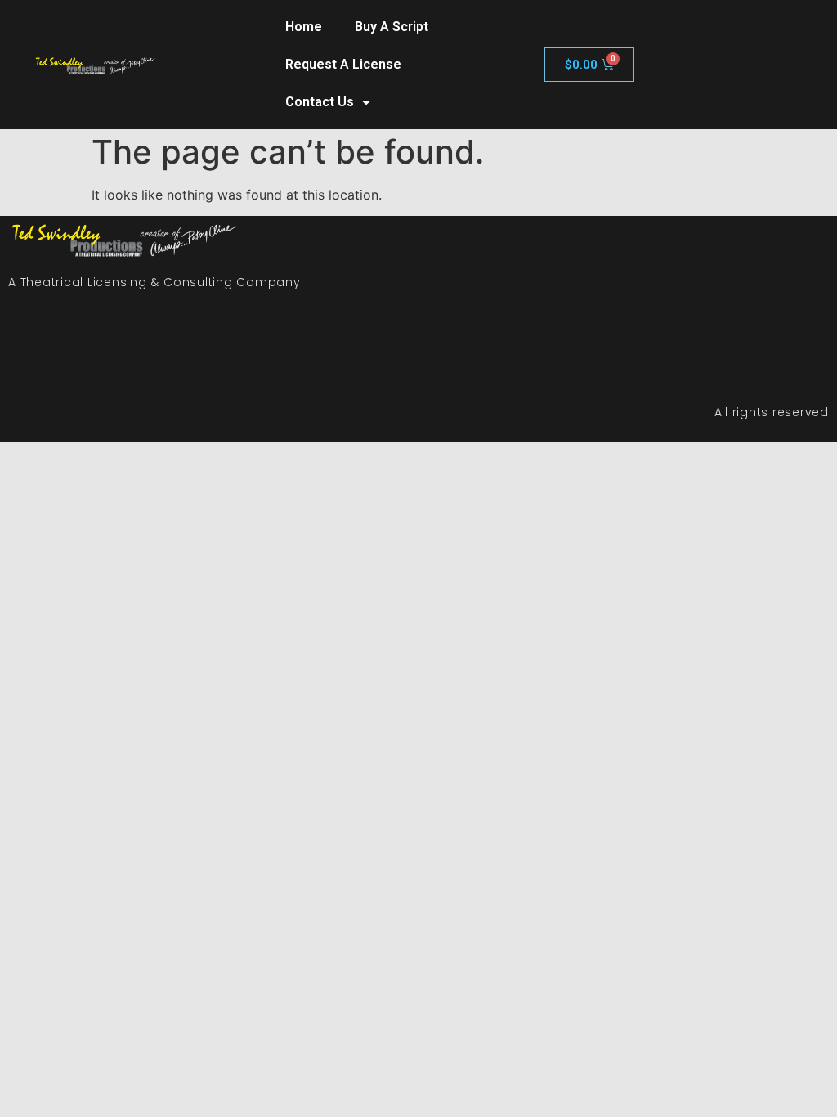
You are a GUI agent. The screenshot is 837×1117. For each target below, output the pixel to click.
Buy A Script (391, 26)
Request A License (343, 64)
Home (303, 26)
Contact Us (319, 102)
